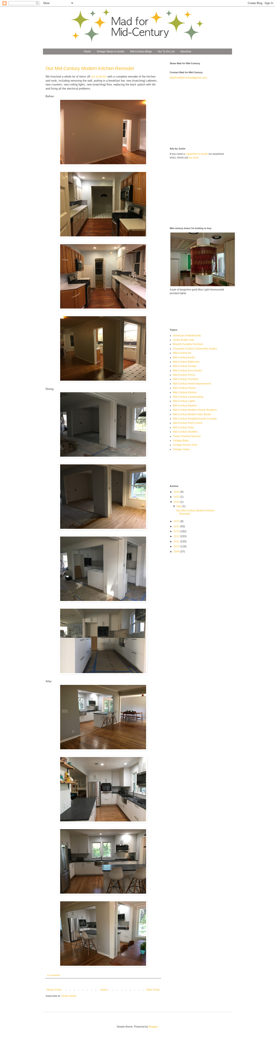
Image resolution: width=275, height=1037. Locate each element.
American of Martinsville (187, 335)
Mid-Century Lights (184, 401)
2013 (177, 531)
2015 (177, 521)
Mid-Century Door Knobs (187, 370)
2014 (177, 526)
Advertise (185, 51)
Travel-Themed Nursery (187, 436)
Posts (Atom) (68, 995)
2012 (177, 536)
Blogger (153, 1026)
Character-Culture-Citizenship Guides (195, 348)
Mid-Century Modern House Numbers (195, 409)
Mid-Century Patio (183, 427)
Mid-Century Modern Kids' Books (192, 414)
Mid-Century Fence (184, 374)
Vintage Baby (181, 440)
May (179, 506)
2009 (177, 551)
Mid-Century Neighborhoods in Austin (195, 418)
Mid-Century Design (184, 366)
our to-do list (99, 76)
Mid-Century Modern (185, 405)
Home (87, 51)
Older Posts (153, 989)
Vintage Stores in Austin (110, 51)
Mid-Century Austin (184, 357)
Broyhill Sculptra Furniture (188, 344)
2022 (177, 496)
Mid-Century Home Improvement (192, 383)
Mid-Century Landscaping (188, 396)
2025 (177, 491)
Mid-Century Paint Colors (187, 422)
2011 (177, 541)
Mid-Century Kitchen (185, 392)
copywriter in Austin (196, 153)
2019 (177, 501)
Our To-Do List (166, 51)
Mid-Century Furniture (186, 379)
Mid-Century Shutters (185, 431)
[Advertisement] (202, 113)
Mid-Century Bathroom (186, 361)
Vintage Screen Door (185, 444)
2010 (177, 546)
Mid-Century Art (182, 352)
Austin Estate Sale (183, 339)
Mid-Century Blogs (141, 51)
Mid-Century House (184, 387)
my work (193, 157)
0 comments (53, 975)
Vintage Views (181, 449)
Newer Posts (54, 989)
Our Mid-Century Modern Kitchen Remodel (90, 68)
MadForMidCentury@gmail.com (188, 77)
